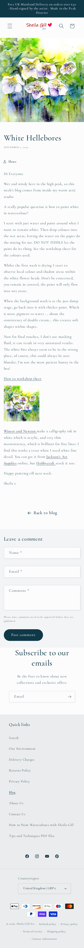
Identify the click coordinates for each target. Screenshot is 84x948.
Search (14, 738)
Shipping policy (56, 931)
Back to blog (45, 513)
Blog (12, 792)
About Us (16, 803)
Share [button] (12, 161)
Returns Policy (20, 770)
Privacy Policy (19, 781)
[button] (9, 26)
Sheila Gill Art (26, 924)
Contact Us (17, 814)
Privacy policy (69, 924)
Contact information (44, 938)
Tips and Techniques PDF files (31, 836)
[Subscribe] (69, 697)
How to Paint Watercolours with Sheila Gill (41, 825)
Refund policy (47, 924)
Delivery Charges (21, 760)
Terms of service (33, 931)
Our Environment (22, 749)
